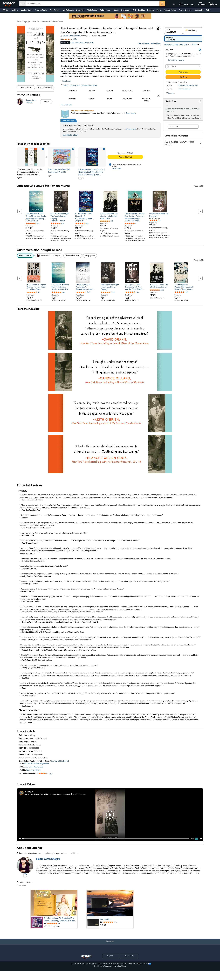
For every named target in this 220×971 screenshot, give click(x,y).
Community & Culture (48, 22)
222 (162, 290)
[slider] (105, 838)
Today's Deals (105, 10)
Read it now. (131, 113)
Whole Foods (92, 10)
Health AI (14, 10)
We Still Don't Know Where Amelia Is (55, 794)
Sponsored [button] (20, 886)
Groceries (80, 10)
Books (116, 10)
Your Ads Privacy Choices (138, 964)
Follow (46, 101)
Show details (116, 168)
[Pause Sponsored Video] (74, 908)
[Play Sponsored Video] (110, 903)
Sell (134, 10)
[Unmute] (201, 838)
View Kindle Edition (70, 135)
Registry (150, 10)
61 (39, 292)
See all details (66, 105)
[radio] (173, 30)
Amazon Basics (41, 10)
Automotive (199, 10)
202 (63, 292)
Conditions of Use (78, 964)
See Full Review (79, 794)
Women (60, 22)
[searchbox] (92, 3)
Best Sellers (54, 10)
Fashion (141, 10)
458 (186, 292)
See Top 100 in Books (59, 761)
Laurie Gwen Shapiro (71, 36)
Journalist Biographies (34, 767)
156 (112, 292)
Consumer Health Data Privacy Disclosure (112, 964)
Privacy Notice (91, 964)
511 (137, 292)
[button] (5, 10)
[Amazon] (9, 4)
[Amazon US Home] (86, 956)
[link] (62, 157)
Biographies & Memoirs (31, 22)
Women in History (33, 770)
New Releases (68, 10)
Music (158, 10)
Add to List (173, 127)
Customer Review (32, 794)
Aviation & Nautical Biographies (36, 764)
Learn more (131, 129)
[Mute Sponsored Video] (74, 913)
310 (88, 292)
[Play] (19, 838)
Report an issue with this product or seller (80, 85)
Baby (208, 10)
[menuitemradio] (196, 839)
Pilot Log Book (105, 919)
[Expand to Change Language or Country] (117, 956)
